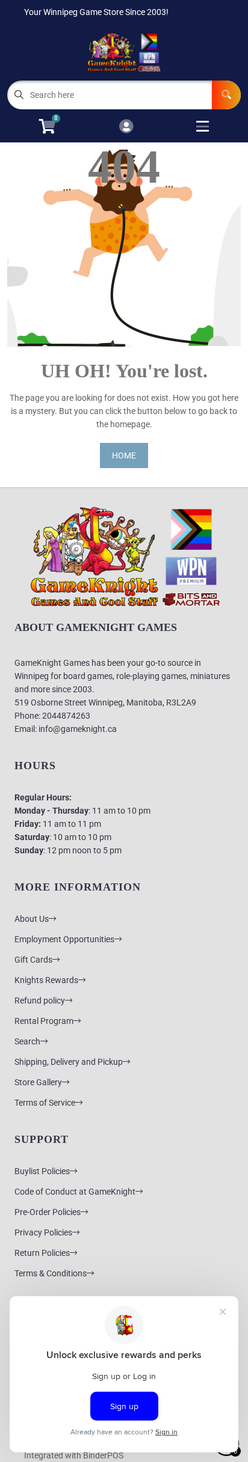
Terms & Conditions (50, 1273)
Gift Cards (33, 959)
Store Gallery (38, 1082)
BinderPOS (103, 1455)
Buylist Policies (42, 1171)
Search (27, 1041)
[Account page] (126, 127)
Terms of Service (44, 1102)
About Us (31, 919)
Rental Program (43, 1021)
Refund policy (39, 1000)
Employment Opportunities (64, 939)
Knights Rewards (46, 980)
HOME (124, 455)
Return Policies (42, 1253)
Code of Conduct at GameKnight (74, 1191)
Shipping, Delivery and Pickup (68, 1062)
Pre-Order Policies (47, 1212)
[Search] (226, 95)
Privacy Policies (43, 1232)
